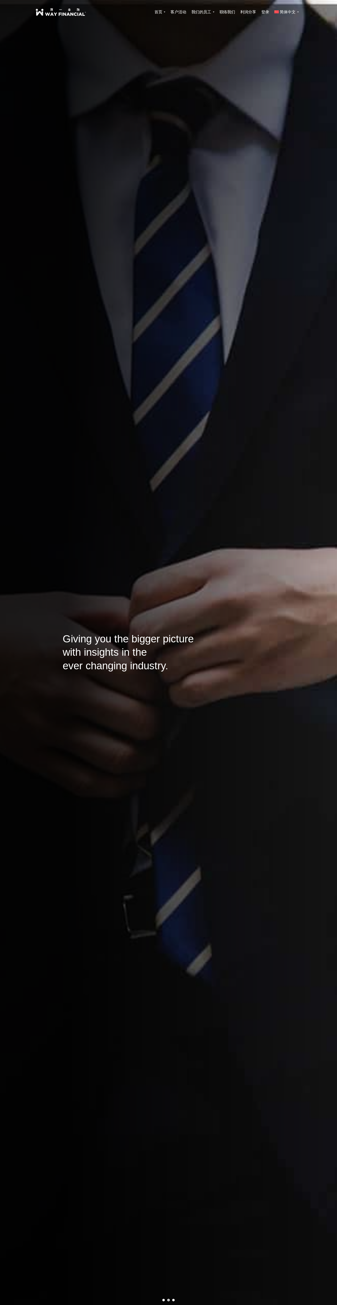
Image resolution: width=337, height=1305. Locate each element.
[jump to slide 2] (168, 1300)
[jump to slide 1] (163, 1300)
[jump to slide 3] (173, 1300)
